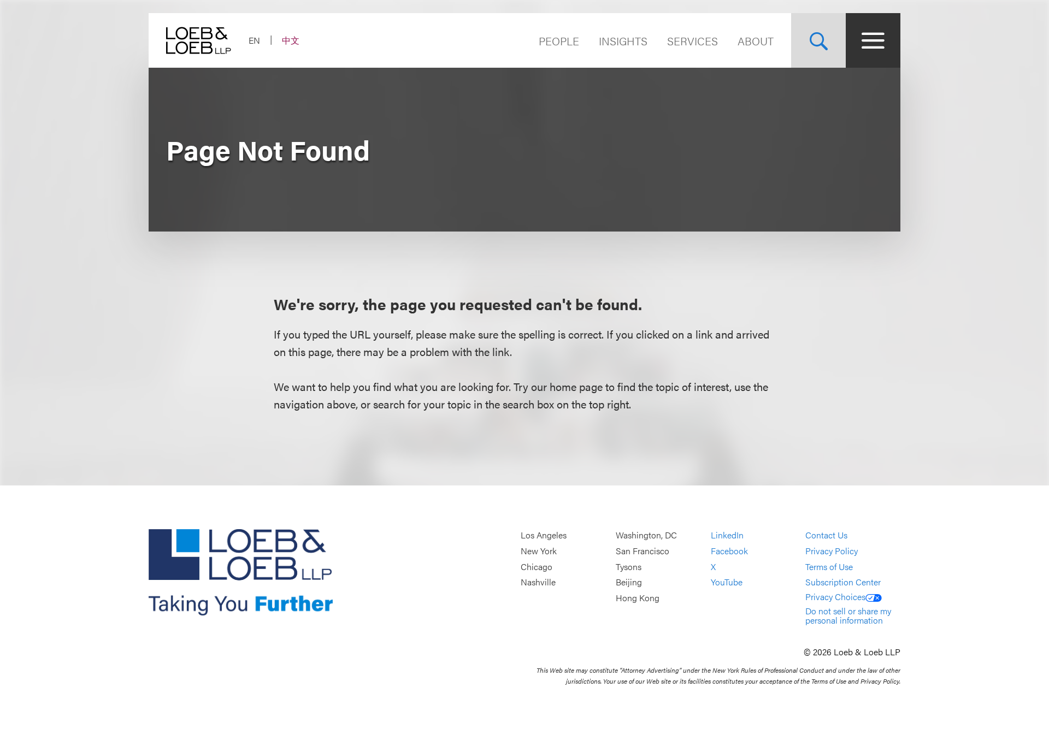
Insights (623, 41)
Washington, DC (646, 535)
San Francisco (642, 550)
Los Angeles (544, 535)
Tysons (628, 566)
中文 (290, 40)
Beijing (629, 582)
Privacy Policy (831, 550)
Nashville (538, 582)
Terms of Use (829, 566)
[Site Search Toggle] (818, 40)
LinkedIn (727, 535)
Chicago (536, 566)
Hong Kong (637, 597)
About (756, 41)
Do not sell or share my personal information (848, 615)
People (559, 41)
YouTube (726, 582)
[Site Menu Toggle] (873, 40)
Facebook (729, 550)
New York (539, 550)
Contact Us (826, 535)
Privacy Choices (835, 596)
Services (692, 41)
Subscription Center (843, 582)
